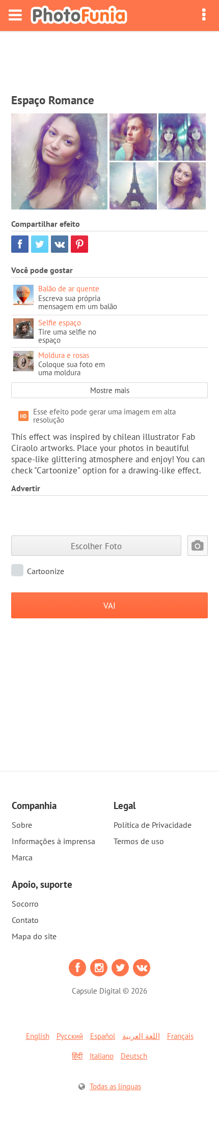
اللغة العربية (141, 1036)
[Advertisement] (109, 59)
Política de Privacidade (152, 825)
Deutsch (134, 1056)
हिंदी (77, 1056)
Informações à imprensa (53, 841)
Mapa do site (34, 936)
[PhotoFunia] (79, 15)
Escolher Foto (96, 546)
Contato (25, 920)
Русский (70, 1036)
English (37, 1036)
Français (180, 1036)
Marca (22, 857)
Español (102, 1036)
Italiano (102, 1056)
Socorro (25, 904)
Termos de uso (139, 841)
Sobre (22, 825)
